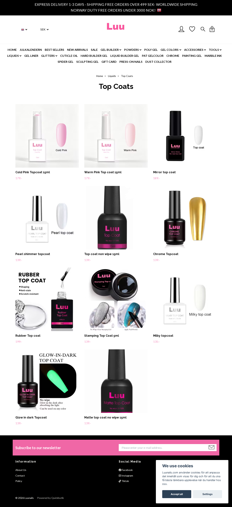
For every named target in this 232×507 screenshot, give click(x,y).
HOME (12, 49)
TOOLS (214, 49)
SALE (94, 49)
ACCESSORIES (193, 49)
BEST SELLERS (54, 49)
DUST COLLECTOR (158, 61)
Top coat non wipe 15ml (101, 254)
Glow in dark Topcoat (31, 417)
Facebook (127, 469)
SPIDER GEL (65, 61)
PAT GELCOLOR (152, 55)
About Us (20, 469)
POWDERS (131, 49)
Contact (20, 475)
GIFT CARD (109, 61)
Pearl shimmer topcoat (32, 254)
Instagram (127, 475)
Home (99, 75)
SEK (43, 29)
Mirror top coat (164, 172)
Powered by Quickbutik (50, 497)
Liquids (112, 75)
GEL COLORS (170, 49)
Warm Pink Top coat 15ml (102, 172)
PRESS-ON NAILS (130, 61)
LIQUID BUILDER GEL (124, 55)
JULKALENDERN (31, 49)
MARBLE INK (213, 55)
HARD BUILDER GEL (94, 55)
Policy (18, 481)
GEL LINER (31, 55)
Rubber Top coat (27, 335)
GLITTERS (48, 55)
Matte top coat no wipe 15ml (105, 417)
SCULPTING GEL (87, 61)
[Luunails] (116, 29)
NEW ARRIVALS (77, 49)
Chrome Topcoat (165, 254)
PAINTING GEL (192, 55)
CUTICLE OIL (69, 55)
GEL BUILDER (110, 49)
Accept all (177, 494)
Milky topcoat (163, 335)
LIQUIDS (13, 55)
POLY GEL (151, 49)
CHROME (172, 55)
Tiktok (125, 481)
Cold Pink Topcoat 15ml (32, 172)
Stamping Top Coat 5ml (101, 335)
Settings (207, 494)
